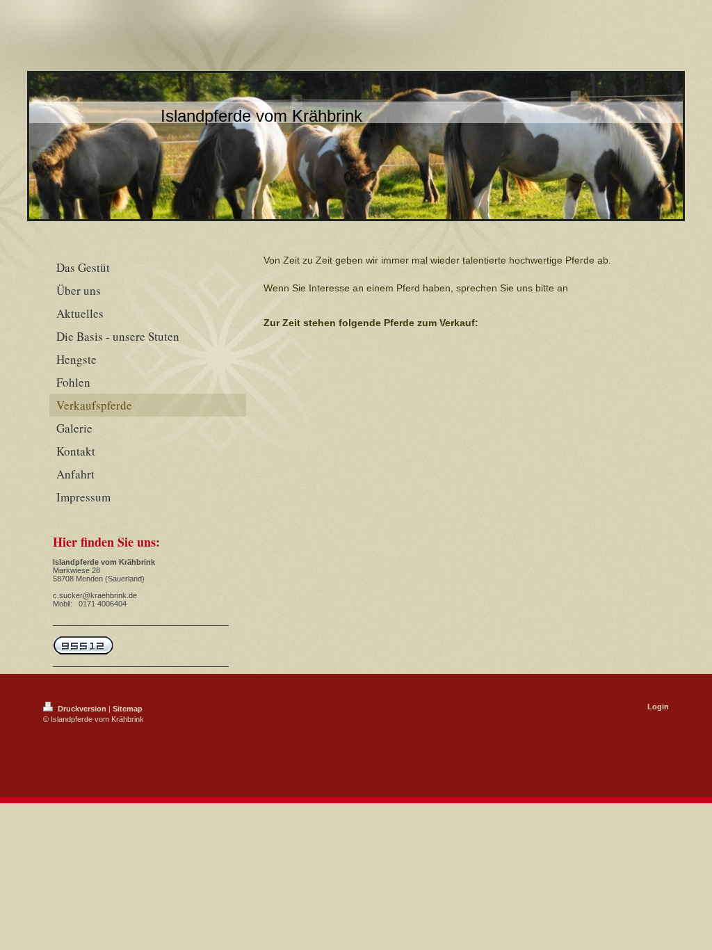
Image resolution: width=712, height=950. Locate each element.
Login (658, 706)
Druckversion (82, 709)
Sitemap (128, 709)
